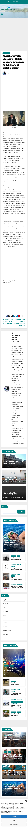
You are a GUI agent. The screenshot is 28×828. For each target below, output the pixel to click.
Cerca (4, 506)
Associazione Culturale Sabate (17, 422)
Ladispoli (5, 626)
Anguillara (5, 600)
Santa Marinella (7, 630)
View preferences (14, 824)
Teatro (12, 566)
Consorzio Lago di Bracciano (15, 701)
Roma (4, 638)
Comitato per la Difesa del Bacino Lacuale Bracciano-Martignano (17, 430)
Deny (14, 820)
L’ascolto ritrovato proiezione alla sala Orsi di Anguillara (8, 321)
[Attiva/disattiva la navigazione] (25, 14)
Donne (9, 751)
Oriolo (4, 619)
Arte (5, 735)
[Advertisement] (14, 36)
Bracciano (6, 540)
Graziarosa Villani (13, 72)
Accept (14, 816)
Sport (14, 540)
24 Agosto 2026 (9, 547)
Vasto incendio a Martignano (15, 714)
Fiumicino (5, 634)
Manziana (5, 611)
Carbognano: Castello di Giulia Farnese (13, 462)
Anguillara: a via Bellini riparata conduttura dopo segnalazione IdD (16, 685)
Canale (4, 615)
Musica (10, 768)
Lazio (21, 584)
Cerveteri (5, 622)
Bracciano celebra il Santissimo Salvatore (17, 587)
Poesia (12, 691)
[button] (26, 800)
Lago (11, 540)
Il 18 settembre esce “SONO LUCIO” (11, 478)
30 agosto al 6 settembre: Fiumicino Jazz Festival (13, 772)
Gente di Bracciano (16, 393)
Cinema (5, 751)
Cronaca (12, 665)
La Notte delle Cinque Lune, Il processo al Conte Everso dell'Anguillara (17, 410)
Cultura (18, 564)
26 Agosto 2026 (9, 742)
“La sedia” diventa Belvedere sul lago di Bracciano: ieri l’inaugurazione (16, 708)
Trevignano (5, 607)
